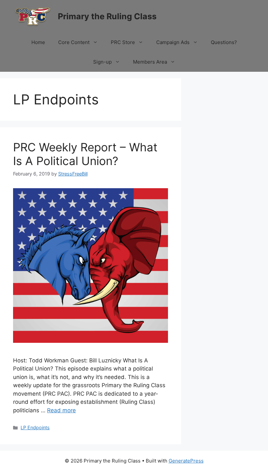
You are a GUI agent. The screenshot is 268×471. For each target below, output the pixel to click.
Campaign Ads (173, 42)
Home (38, 42)
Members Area (150, 62)
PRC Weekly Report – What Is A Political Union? (85, 154)
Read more (61, 410)
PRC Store (123, 42)
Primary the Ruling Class (107, 16)
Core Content (74, 42)
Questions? (224, 42)
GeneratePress (186, 461)
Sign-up (102, 62)
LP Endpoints (35, 427)
